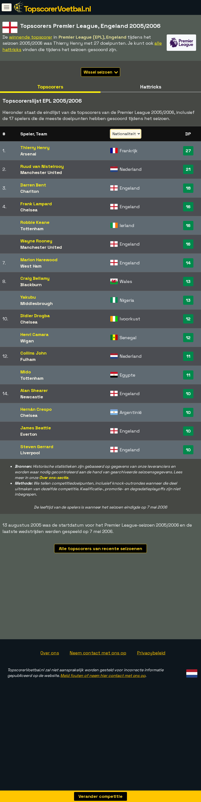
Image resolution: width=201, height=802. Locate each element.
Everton (28, 434)
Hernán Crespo (36, 409)
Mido (25, 372)
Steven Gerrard (36, 446)
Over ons (49, 653)
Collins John (33, 353)
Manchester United (41, 172)
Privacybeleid (151, 653)
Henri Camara (34, 334)
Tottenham (31, 228)
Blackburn (31, 284)
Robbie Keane (35, 222)
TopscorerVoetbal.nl (57, 9)
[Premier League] (181, 46)
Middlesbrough (36, 303)
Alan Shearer (34, 390)
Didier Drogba (35, 315)
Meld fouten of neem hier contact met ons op (102, 675)
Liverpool (30, 452)
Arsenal (28, 154)
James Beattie (35, 428)
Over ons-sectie (53, 477)
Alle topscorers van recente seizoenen (100, 548)
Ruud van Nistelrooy (42, 166)
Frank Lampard (36, 203)
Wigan (27, 341)
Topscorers (50, 87)
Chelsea (29, 210)
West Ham (30, 266)
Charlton (29, 191)
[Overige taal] (191, 672)
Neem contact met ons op (98, 653)
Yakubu (28, 297)
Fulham (27, 359)
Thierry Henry (35, 147)
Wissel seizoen (98, 72)
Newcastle (31, 397)
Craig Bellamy (35, 278)
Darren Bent (33, 185)
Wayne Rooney (36, 241)
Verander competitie (100, 796)
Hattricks (150, 87)
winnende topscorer (30, 37)
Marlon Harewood (39, 259)
